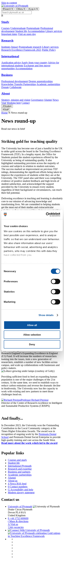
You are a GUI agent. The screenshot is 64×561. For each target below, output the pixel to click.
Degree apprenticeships (41, 81)
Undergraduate (18, 28)
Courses (5, 28)
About (5, 93)
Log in (33, 9)
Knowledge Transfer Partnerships (18, 84)
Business (7, 75)
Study (5, 22)
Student (7, 106)
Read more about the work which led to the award (29, 443)
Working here (14, 102)
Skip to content (9, 2)
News (56, 99)
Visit (3, 102)
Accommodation (36, 31)
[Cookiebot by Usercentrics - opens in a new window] (46, 214)
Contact (25, 102)
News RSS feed (17, 483)
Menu (20, 9)
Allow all (32, 325)
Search (8, 9)
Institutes (6, 47)
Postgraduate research (30, 47)
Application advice (11, 62)
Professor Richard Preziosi (34, 400)
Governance (37, 99)
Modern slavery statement (21, 492)
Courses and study (17, 460)
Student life (21, 31)
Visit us (13, 524)
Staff (6, 109)
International (10, 56)
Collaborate (15, 87)
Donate (5, 87)
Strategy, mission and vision (15, 99)
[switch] (55, 281)
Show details (46, 315)
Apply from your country (34, 62)
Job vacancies (16, 527)
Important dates (9, 34)
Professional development (14, 81)
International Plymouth (20, 465)
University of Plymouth (20, 506)
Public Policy (49, 50)
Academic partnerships (48, 84)
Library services (53, 31)
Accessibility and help (20, 489)
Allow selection (32, 334)
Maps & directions (18, 521)
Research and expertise (20, 468)
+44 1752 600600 (18, 518)
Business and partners (19, 471)
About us (12, 480)
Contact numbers (17, 486)
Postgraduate (33, 28)
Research (7, 40)
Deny (32, 344)
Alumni (48, 99)
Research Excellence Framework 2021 (21, 50)
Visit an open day (27, 34)
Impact (14, 47)
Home (4, 112)
